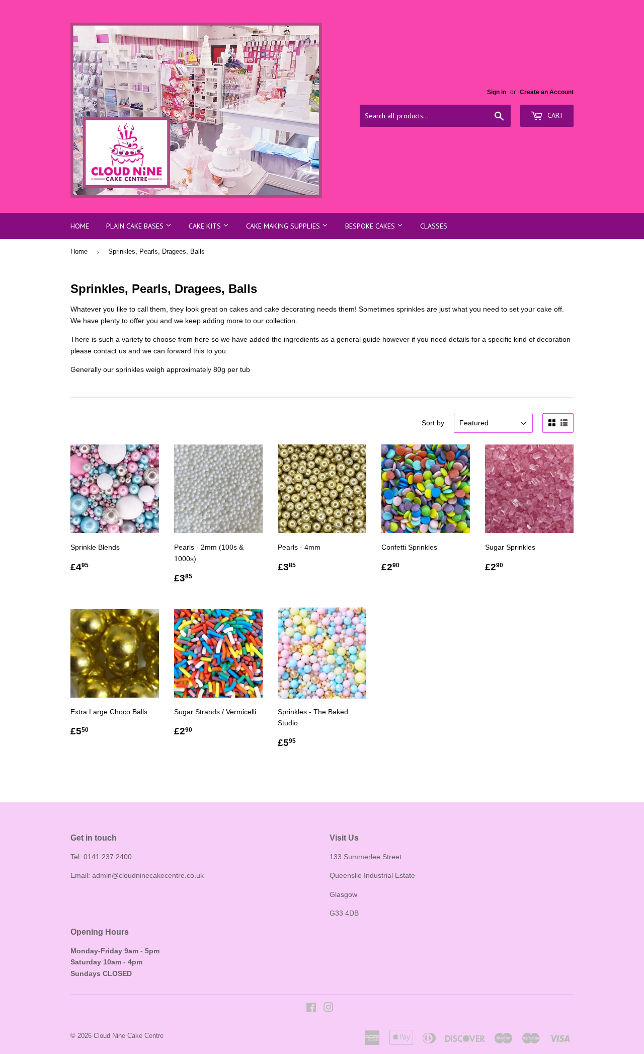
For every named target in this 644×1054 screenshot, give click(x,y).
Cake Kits (206, 226)
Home (79, 226)
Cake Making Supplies (284, 226)
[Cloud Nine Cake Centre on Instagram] (329, 1009)
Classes (433, 226)
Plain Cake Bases (136, 226)
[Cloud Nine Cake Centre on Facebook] (311, 1009)
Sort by (433, 423)
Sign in (496, 92)
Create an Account (547, 92)
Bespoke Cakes (371, 226)
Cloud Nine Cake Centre (129, 1035)
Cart (554, 115)
